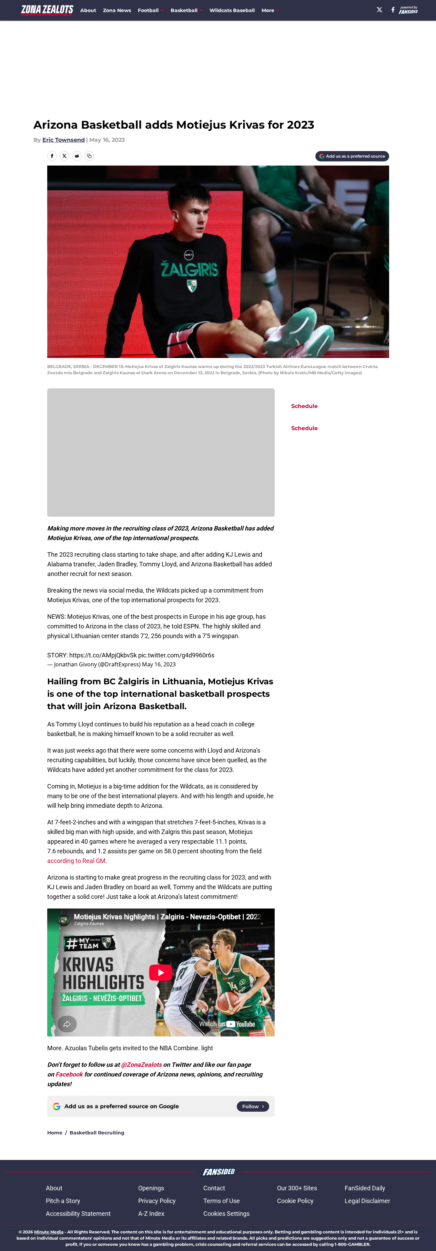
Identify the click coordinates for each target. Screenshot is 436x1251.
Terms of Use (221, 1200)
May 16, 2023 (159, 664)
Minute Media (48, 1231)
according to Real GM (76, 860)
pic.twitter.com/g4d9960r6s (176, 655)
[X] (379, 9)
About (88, 10)
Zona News (117, 10)
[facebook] (393, 9)
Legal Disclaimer (367, 1200)
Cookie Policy (295, 1200)
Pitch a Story (63, 1200)
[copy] (89, 156)
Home (54, 1133)
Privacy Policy (157, 1200)
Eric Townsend (63, 140)
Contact (214, 1188)
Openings (151, 1188)
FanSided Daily (365, 1188)
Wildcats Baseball (232, 10)
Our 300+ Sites (297, 1188)
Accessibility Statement (78, 1213)
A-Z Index (151, 1213)
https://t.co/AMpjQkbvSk (103, 655)
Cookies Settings (226, 1213)
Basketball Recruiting (97, 1133)
